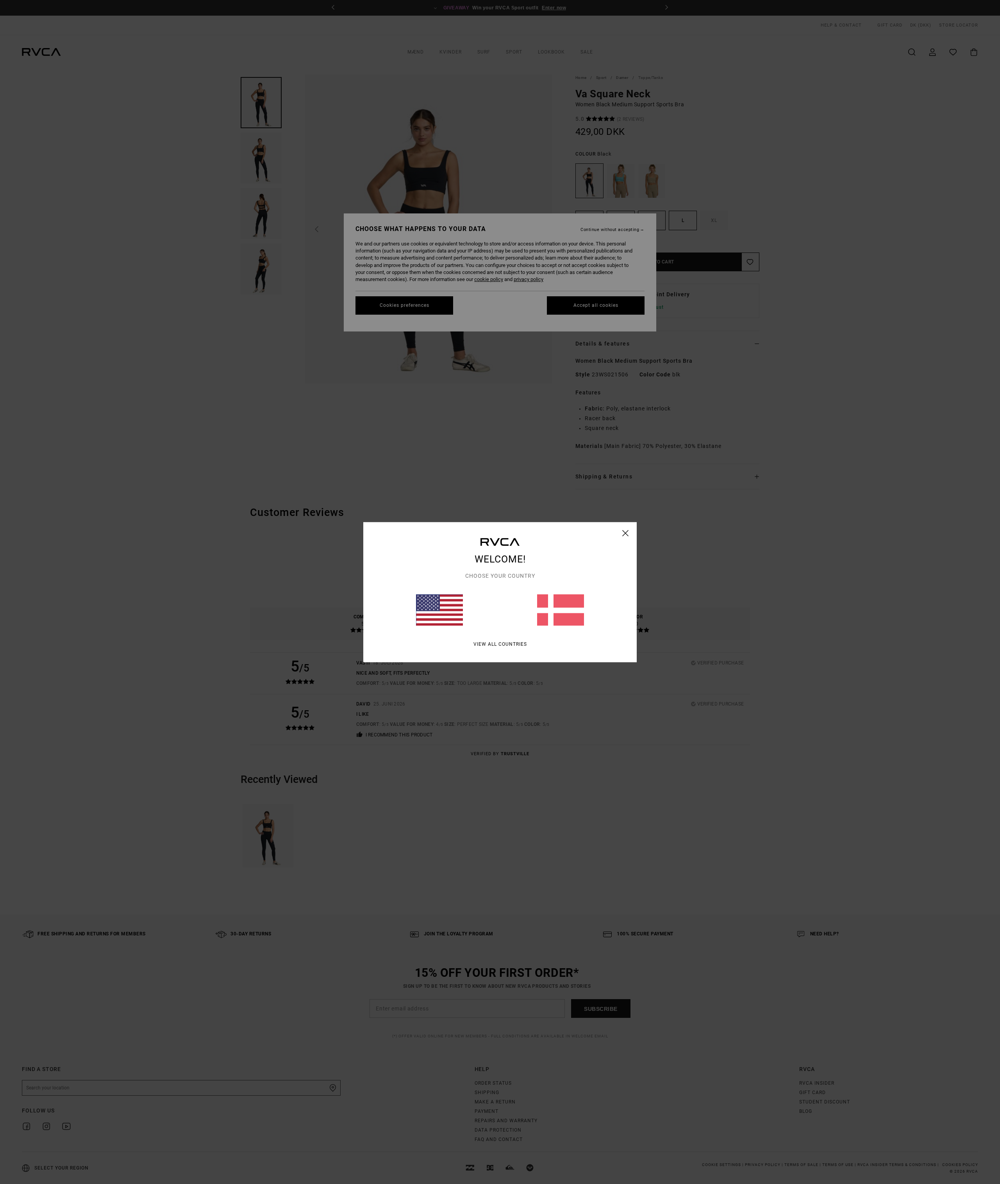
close (625, 533)
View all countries (500, 644)
